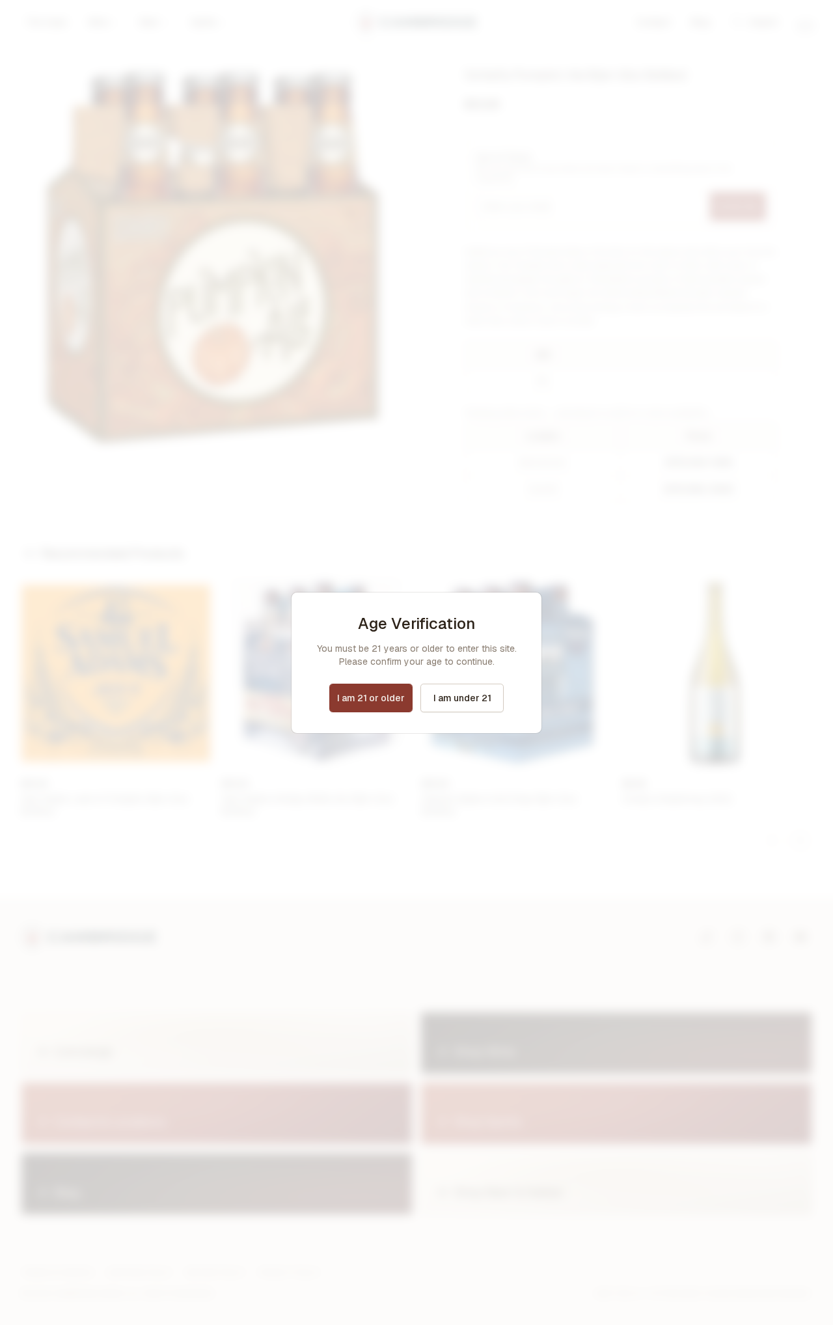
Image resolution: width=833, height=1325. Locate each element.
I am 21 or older (371, 698)
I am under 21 (462, 698)
